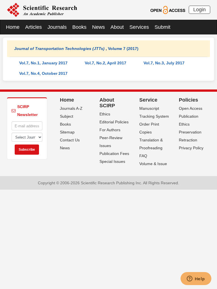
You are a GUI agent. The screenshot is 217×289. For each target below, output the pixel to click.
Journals (57, 27)
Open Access (190, 108)
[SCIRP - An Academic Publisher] (42, 9)
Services (139, 27)
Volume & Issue (153, 163)
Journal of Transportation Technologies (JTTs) (59, 48)
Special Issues (112, 161)
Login (199, 9)
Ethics (104, 114)
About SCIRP (107, 102)
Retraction (188, 140)
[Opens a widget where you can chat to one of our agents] (195, 279)
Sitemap (67, 132)
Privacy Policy (191, 148)
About (117, 27)
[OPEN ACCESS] (167, 9)
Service (148, 100)
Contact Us (70, 140)
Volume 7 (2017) (123, 48)
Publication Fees (114, 153)
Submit (162, 27)
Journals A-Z (71, 108)
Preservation (190, 132)
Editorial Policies (114, 122)
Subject (66, 116)
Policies (188, 100)
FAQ (143, 156)
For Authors (109, 130)
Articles (33, 27)
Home (12, 27)
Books (79, 27)
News (98, 27)
